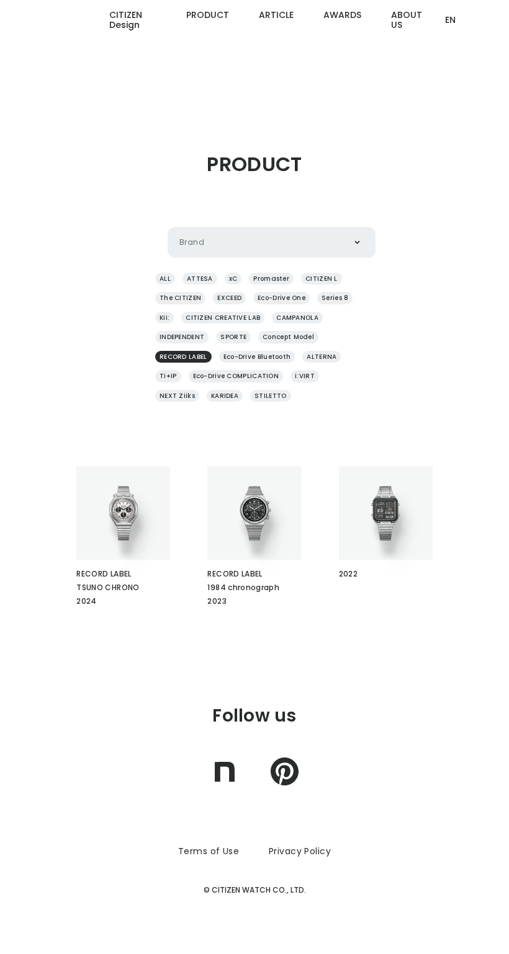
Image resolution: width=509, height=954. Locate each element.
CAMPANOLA (297, 317)
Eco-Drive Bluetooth (257, 356)
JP (450, 67)
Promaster (271, 278)
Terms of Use (208, 851)
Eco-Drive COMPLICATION (236, 376)
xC (233, 278)
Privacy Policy (300, 851)
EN (450, 20)
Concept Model (288, 337)
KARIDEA (224, 395)
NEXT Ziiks (177, 395)
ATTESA (200, 278)
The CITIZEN (180, 298)
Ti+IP (168, 376)
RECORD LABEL (183, 356)
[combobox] (179, 242)
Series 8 (335, 298)
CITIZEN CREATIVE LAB (223, 317)
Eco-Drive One (281, 298)
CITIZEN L (321, 278)
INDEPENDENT (182, 337)
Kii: (164, 317)
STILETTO (270, 395)
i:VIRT (305, 376)
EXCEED (229, 298)
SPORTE (233, 337)
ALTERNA (321, 356)
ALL (165, 278)
